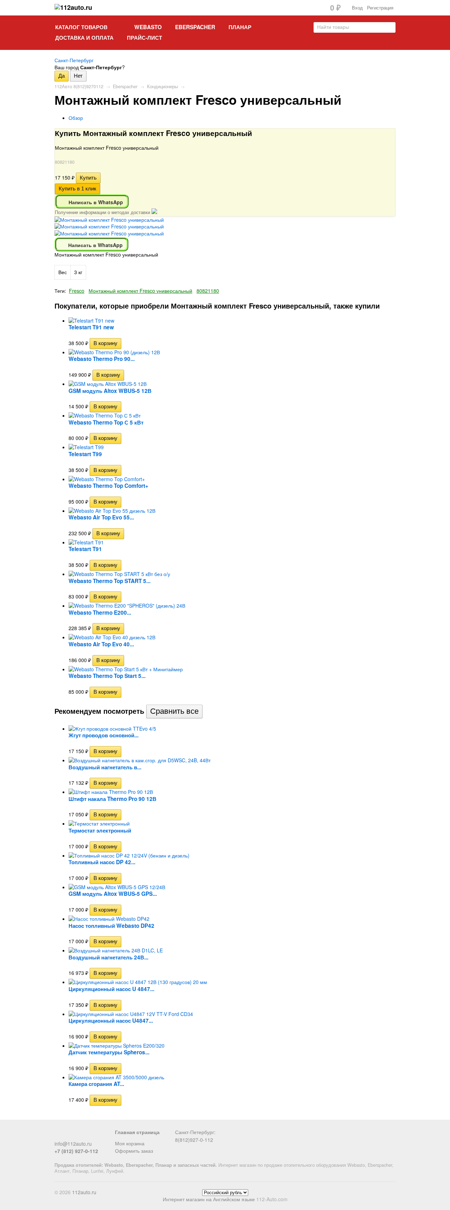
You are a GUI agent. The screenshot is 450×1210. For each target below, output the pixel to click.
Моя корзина (129, 1143)
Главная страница (137, 1131)
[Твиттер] (70, 1135)
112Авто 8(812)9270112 (78, 86)
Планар (240, 27)
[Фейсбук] (58, 1135)
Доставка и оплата (84, 37)
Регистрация (380, 8)
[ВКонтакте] (82, 1135)
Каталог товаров (81, 27)
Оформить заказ (134, 1150)
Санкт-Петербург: (195, 1131)
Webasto (148, 27)
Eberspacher (195, 27)
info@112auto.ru (73, 1143)
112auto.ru (84, 1192)
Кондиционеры (162, 86)
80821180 (208, 290)
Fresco (76, 290)
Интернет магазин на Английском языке (209, 1199)
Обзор (76, 117)
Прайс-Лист (144, 37)
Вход (357, 8)
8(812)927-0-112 (194, 1139)
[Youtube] (93, 1135)
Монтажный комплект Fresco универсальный (140, 290)
